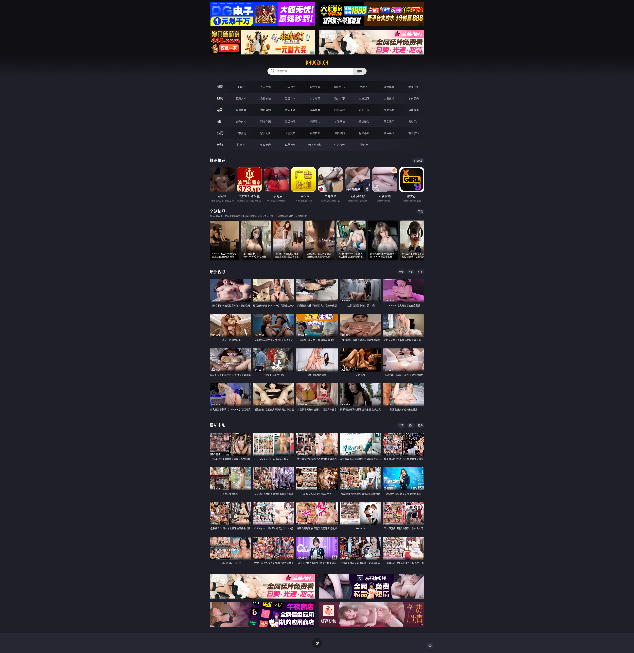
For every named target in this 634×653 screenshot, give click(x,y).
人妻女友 (290, 133)
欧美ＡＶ (290, 98)
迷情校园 (339, 133)
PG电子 (240, 87)
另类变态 (413, 110)
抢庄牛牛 (413, 87)
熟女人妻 (339, 98)
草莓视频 (290, 145)
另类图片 (413, 121)
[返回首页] (430, 646)
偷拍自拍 (265, 110)
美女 (401, 271)
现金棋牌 (389, 87)
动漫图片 (315, 121)
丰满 (401, 425)
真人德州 (265, 87)
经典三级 (364, 110)
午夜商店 (265, 145)
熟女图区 (389, 121)
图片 (220, 121)
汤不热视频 (314, 145)
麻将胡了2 (340, 87)
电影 (220, 110)
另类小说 (364, 133)
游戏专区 (315, 87)
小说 (220, 133)
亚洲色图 (265, 121)
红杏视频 (339, 145)
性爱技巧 (413, 133)
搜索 (360, 71)
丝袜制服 (364, 98)
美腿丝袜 (339, 121)
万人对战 (290, 87)
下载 (420, 211)
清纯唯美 (364, 121)
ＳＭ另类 (413, 98)
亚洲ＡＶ (241, 98)
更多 (420, 271)
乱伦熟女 (389, 110)
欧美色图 (290, 121)
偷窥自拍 (241, 121)
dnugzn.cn (317, 62)
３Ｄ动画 (315, 98)
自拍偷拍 (265, 98)
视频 (220, 98)
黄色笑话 (389, 133)
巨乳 (410, 271)
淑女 (410, 425)
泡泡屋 (364, 145)
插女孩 (241, 145)
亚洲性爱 (241, 110)
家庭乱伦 (265, 133)
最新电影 (218, 425)
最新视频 (218, 271)
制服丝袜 (339, 110)
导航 (220, 144)
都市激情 (241, 133)
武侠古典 (315, 133)
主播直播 (389, 98)
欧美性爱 (315, 110)
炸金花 (364, 87)
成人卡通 (290, 110)
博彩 (220, 87)
